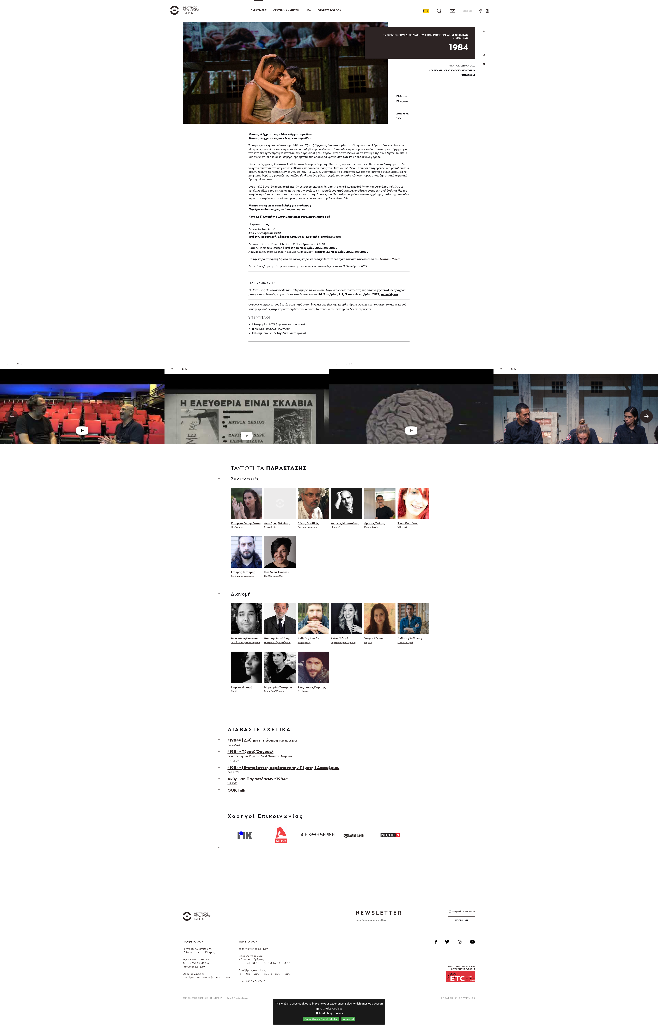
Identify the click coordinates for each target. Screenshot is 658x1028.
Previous (11, 416)
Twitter (484, 63)
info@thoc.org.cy (194, 966)
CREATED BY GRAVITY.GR (458, 998)
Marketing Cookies (331, 1013)
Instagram (487, 11)
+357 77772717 (255, 981)
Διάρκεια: (402, 113)
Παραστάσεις (258, 10)
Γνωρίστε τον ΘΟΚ (329, 10)
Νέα (308, 10)
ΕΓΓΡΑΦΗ (461, 920)
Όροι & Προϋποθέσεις (237, 998)
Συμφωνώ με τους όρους (463, 911)
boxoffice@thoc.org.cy (253, 948)
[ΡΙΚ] (245, 834)
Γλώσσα (401, 96)
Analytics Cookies (330, 1008)
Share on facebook (484, 55)
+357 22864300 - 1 (202, 959)
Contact (452, 11)
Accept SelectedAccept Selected (320, 1019)
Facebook (480, 11)
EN (467, 11)
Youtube (472, 942)
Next (646, 416)
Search (439, 11)
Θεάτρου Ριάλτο (390, 259)
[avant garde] (354, 834)
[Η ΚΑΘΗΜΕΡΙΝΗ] (317, 834)
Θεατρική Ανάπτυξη (286, 10)
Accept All (348, 1019)
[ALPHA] (281, 834)
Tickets (426, 11)
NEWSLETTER (378, 912)
